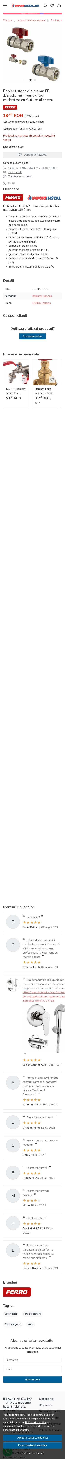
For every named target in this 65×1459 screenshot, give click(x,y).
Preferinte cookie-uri (32, 1453)
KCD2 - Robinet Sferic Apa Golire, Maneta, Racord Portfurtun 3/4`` (15, 391)
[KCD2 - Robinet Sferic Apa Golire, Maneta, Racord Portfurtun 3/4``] (16, 372)
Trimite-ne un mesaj (20, 176)
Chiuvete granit (13, 1324)
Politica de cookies (35, 1422)
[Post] (5, 183)
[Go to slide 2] (35, 80)
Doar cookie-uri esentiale (32, 1445)
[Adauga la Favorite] (23, 379)
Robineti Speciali (42, 296)
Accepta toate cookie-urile (32, 1437)
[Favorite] (52, 5)
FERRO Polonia (41, 303)
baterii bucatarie (32, 1314)
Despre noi (45, 1405)
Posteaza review (32, 336)
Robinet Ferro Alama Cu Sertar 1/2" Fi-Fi (45, 391)
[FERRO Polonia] (17, 1292)
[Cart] (59, 5)
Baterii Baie (11, 1314)
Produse (7, 20)
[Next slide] (56, 384)
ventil (31, 1324)
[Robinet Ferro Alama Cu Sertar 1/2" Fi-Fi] (45, 372)
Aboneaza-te (32, 1379)
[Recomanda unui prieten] (14, 183)
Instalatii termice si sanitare (31, 20)
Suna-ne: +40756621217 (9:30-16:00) (32, 168)
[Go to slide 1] (30, 80)
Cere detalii (15, 172)
